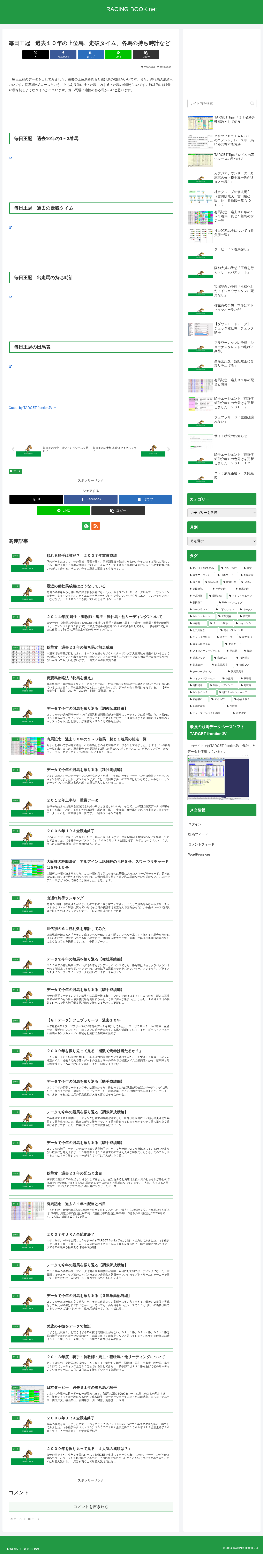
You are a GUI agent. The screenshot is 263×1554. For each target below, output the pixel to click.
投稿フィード (198, 834)
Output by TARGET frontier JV (30, 407)
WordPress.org (199, 854)
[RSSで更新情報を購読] (95, 526)
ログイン (194, 824)
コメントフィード (201, 844)
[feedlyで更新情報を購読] (86, 526)
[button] (146, 54)
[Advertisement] (221, 66)
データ (17, 471)
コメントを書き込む (90, 1507)
